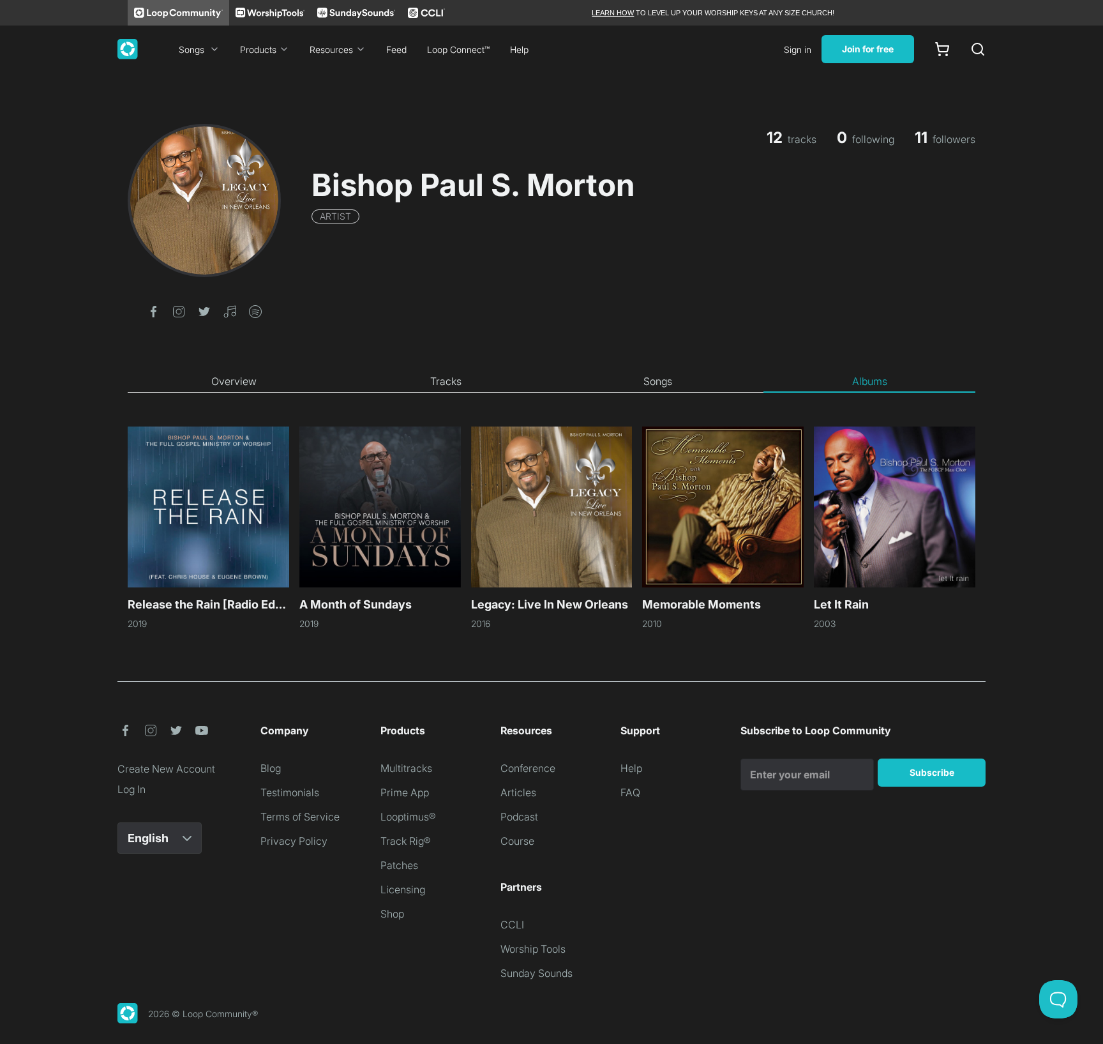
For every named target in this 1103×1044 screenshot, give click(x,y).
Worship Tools (533, 948)
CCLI (512, 924)
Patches (399, 865)
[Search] (978, 49)
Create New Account (166, 768)
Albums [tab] (869, 381)
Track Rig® (405, 841)
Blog (270, 768)
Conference (527, 768)
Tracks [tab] (445, 381)
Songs (191, 49)
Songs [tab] (657, 381)
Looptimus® (408, 816)
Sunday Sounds (536, 973)
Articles (518, 792)
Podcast (519, 816)
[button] (153, 310)
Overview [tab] (234, 381)
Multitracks (406, 768)
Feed (396, 49)
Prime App (404, 792)
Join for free (868, 48)
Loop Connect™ (458, 49)
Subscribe (932, 772)
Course (517, 841)
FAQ (630, 792)
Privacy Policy (293, 841)
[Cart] (942, 49)
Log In (131, 789)
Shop (392, 913)
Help (519, 49)
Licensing (402, 889)
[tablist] (551, 381)
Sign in (797, 49)
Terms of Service (300, 816)
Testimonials (289, 792)
